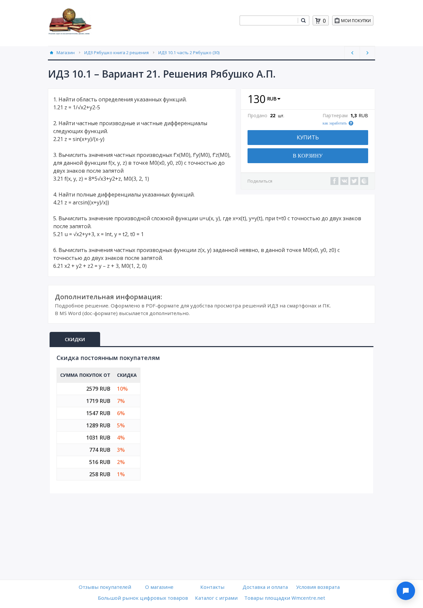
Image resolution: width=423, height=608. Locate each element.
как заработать (335, 123)
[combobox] (269, 20)
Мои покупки (356, 20)
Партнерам (335, 115)
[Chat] (406, 591)
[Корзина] (318, 21)
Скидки (75, 339)
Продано (257, 115)
